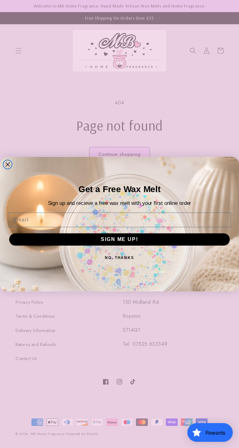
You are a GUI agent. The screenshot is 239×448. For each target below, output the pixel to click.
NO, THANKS (119, 258)
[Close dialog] (7, 164)
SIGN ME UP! (119, 239)
